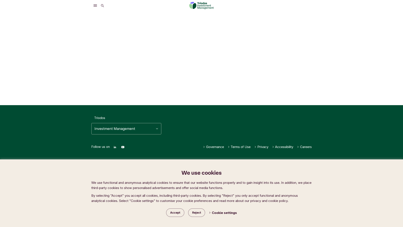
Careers (306, 147)
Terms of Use (241, 147)
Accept (175, 212)
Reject (196, 212)
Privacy (262, 147)
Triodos (99, 118)
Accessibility (284, 147)
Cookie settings (224, 213)
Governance (215, 147)
